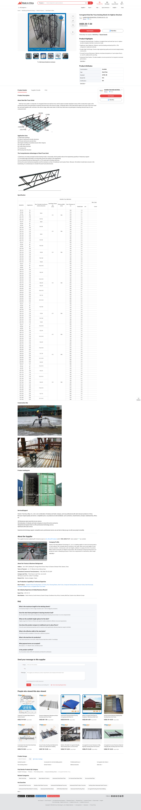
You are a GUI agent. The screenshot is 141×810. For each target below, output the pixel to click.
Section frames (47, 764)
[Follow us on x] (114, 796)
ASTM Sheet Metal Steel (62, 789)
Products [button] (41, 3)
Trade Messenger (41, 796)
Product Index (95, 800)
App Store (21, 796)
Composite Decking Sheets (70, 584)
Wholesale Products (70, 800)
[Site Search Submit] (90, 2)
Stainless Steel (32, 778)
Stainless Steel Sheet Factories (41, 785)
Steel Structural (89, 584)
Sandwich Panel (30, 584)
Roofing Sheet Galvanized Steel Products (98, 785)
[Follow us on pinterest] (120, 796)
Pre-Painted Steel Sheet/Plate (75, 778)
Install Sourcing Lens (54, 796)
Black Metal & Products (44, 778)
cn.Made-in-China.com (84, 802)
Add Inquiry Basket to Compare (47, 62)
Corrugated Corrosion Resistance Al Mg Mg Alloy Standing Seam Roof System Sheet (91, 746)
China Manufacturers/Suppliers (59, 800)
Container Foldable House (24, 586)
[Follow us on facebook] (112, 796)
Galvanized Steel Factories (25, 785)
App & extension (105, 7)
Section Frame (81, 584)
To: (25, 668)
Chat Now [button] (113, 30)
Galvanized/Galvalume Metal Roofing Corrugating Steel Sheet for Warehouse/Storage (69, 717)
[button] (86, 3)
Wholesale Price (79, 800)
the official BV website (51, 539)
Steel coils (99, 764)
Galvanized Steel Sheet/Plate (59, 778)
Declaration (86, 805)
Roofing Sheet (37, 584)
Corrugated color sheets (102, 762)
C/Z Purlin (43, 584)
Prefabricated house (75, 762)
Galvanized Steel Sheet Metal (47, 789)
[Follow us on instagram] (116, 796)
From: (24, 664)
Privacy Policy (93, 805)
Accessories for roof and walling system (53, 762)
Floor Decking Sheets (52, 584)
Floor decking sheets (22, 764)
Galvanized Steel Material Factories (59, 785)
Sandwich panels (21, 762)
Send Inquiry (90, 30)
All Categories (23, 7)
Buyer (89, 7)
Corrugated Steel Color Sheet (38, 586)
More (19, 791)
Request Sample (103, 34)
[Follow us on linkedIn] (122, 796)
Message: (23, 672)
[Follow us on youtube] (118, 796)
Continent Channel (87, 800)
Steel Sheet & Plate (50, 10)
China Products (48, 800)
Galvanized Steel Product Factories (78, 785)
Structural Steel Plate (90, 778)
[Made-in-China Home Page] (26, 3)
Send (29, 685)
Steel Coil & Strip (22, 778)
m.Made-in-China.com (74, 802)
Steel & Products (40, 10)
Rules (122, 7)
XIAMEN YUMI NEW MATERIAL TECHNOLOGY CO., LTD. (95, 17)
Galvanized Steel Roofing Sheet (77, 789)
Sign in (121, 4)
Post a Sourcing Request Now (58, 685)
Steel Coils (60, 584)
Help (97, 7)
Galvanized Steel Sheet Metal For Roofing (28, 789)
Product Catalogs (38, 759)
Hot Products (40, 800)
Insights (101, 800)
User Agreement (78, 805)
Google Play (30, 796)
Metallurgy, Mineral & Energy (28, 10)
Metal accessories (74, 764)
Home (19, 10)
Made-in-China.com (64, 802)
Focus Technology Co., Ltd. (60, 805)
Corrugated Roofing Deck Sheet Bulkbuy (97, 789)
